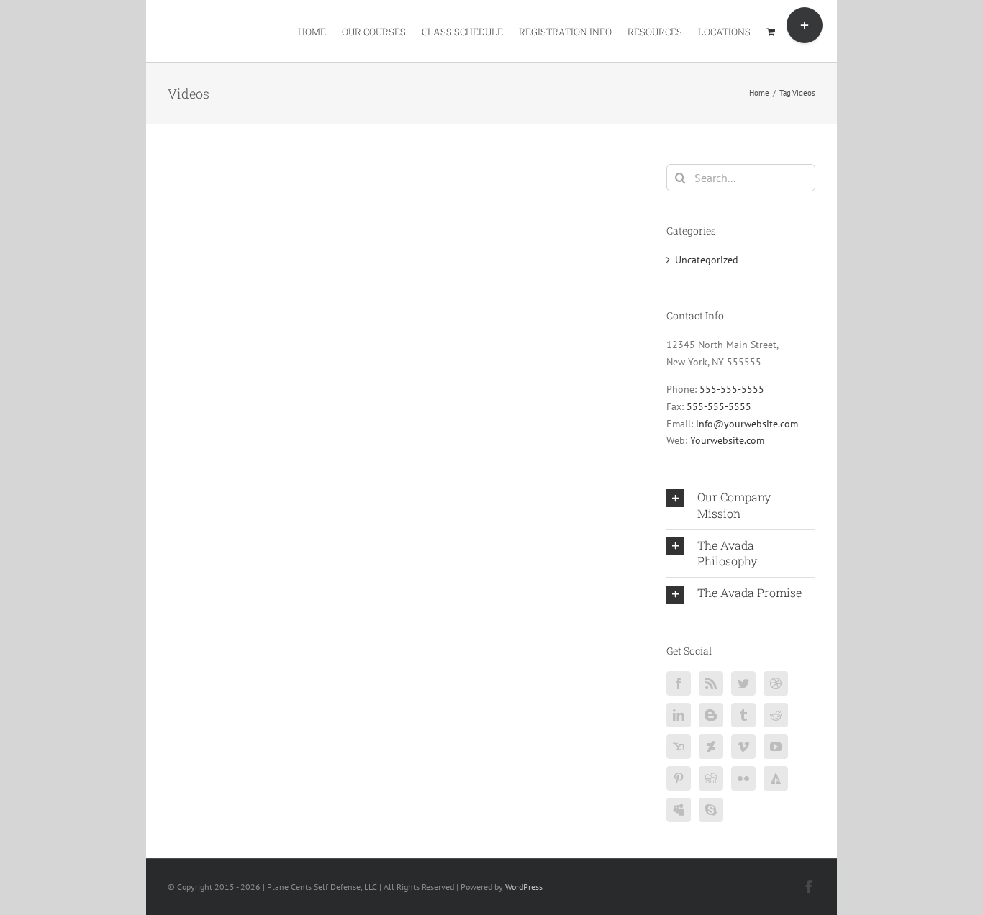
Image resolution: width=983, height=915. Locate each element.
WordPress (524, 886)
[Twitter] (743, 683)
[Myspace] (678, 810)
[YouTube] (776, 746)
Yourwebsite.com (727, 440)
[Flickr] (743, 778)
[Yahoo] (678, 746)
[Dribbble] (776, 683)
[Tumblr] (743, 715)
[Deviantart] (711, 746)
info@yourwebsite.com (747, 423)
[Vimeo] (743, 746)
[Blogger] (711, 715)
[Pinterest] (678, 778)
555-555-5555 (731, 389)
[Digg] (711, 778)
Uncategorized (706, 259)
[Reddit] (776, 715)
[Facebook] (678, 683)
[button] (740, 505)
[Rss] (711, 683)
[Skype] (711, 810)
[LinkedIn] (678, 715)
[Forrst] (776, 778)
